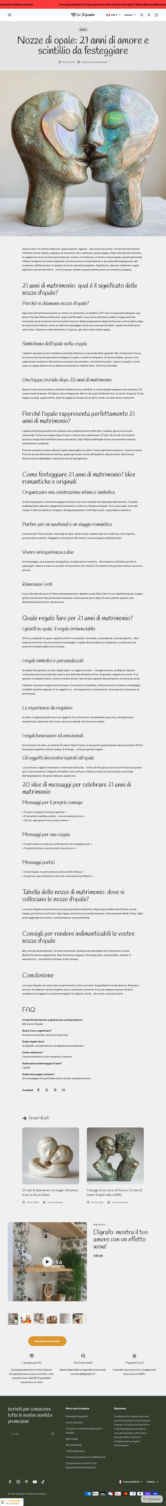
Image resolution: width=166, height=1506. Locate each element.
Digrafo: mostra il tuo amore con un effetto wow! (120, 1239)
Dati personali (74, 1444)
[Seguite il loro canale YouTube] (35, 1482)
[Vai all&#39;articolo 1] (13, 1319)
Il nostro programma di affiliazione (86, 1456)
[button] (141, 15)
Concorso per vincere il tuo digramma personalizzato (81, 1465)
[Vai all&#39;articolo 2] (26, 1319)
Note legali (72, 1438)
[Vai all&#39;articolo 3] (39, 1319)
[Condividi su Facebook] (38, 1090)
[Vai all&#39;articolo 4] (52, 1320)
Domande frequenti (77, 1416)
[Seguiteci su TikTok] (43, 1482)
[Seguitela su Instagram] (18, 1482)
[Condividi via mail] (63, 1090)
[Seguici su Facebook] (10, 1482)
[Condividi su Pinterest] (55, 1090)
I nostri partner (74, 1422)
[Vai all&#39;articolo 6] (78, 1319)
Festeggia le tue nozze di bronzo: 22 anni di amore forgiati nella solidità (114, 1192)
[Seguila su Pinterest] (26, 1482)
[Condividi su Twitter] (46, 1090)
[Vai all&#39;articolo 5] (65, 1319)
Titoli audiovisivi (75, 1450)
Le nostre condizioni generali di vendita (84, 1430)
